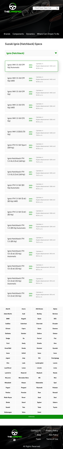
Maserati (23, 373)
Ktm (8, 363)
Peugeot (23, 387)
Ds (23, 338)
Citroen (8, 328)
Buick (39, 318)
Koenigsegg (55, 358)
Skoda (8, 402)
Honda (24, 348)
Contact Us (36, 431)
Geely (23, 343)
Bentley (39, 314)
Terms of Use (52, 439)
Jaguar (8, 358)
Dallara (39, 333)
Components (18, 34)
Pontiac (8, 392)
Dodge (8, 338)
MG (39, 378)
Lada (23, 363)
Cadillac (7, 323)
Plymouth (39, 387)
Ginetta (39, 343)
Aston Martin (8, 314)
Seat (55, 397)
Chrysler (55, 323)
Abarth (8, 309)
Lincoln (39, 368)
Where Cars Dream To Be (48, 34)
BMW (7, 318)
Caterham (24, 323)
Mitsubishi (8, 382)
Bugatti (23, 318)
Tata (23, 407)
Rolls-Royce (8, 397)
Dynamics (30, 34)
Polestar (55, 387)
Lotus (55, 368)
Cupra (24, 328)
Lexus (24, 368)
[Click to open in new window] (14, 440)
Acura (24, 309)
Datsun (55, 333)
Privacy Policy (52, 431)
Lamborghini (39, 363)
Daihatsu (8, 333)
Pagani (8, 387)
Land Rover (7, 368)
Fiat (55, 338)
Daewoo (55, 328)
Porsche (23, 392)
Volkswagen (8, 412)
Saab (39, 397)
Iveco (55, 353)
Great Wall (8, 348)
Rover (24, 397)
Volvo (23, 412)
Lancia (55, 363)
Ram (39, 392)
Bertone (55, 314)
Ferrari (39, 338)
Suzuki (8, 407)
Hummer (39, 348)
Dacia (39, 328)
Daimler (23, 333)
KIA (39, 358)
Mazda (55, 373)
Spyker (39, 402)
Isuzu (39, 353)
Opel (55, 382)
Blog (39, 435)
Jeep (23, 358)
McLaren (8, 378)
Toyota (55, 407)
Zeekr (39, 412)
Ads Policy (53, 435)
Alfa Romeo (39, 309)
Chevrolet (39, 323)
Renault (55, 392)
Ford (7, 343)
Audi (23, 314)
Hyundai (55, 348)
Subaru (55, 402)
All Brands (31, 416)
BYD (55, 318)
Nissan (24, 382)
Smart (24, 402)
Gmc (55, 343)
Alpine (55, 309)
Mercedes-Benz (24, 378)
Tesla (39, 407)
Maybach (39, 373)
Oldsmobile (39, 382)
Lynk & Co (8, 373)
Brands (7, 34)
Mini (55, 378)
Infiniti (24, 353)
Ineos (8, 353)
